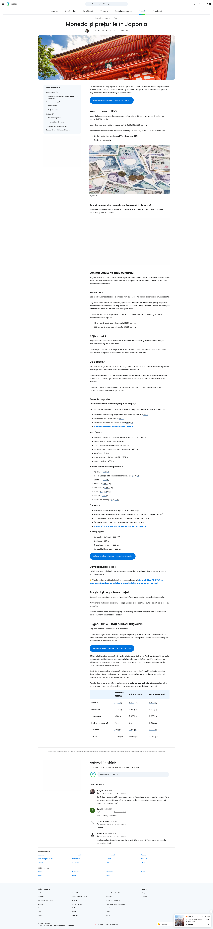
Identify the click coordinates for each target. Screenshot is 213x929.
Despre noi (145, 893)
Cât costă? (50, 114)
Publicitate (70, 925)
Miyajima (109, 872)
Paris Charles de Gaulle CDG (115, 904)
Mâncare (144, 859)
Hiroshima (75, 872)
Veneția (108, 908)
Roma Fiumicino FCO (79, 897)
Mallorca (75, 915)
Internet (143, 862)
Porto (107, 915)
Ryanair (40, 897)
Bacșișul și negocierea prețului (56, 126)
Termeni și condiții (46, 925)
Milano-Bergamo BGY (45, 900)
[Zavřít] (211, 911)
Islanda (40, 912)
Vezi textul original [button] (120, 793)
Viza (107, 862)
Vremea (104, 11)
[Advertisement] (62, 151)
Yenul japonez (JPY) (52, 92)
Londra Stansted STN (113, 893)
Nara (74, 876)
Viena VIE (75, 893)
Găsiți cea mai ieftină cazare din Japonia (113, 426)
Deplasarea (76, 859)
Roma (108, 912)
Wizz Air (40, 904)
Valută (142, 11)
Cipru (40, 915)
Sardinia (109, 897)
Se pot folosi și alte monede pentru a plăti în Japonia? (63, 97)
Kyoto (40, 876)
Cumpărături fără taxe (56, 122)
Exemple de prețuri (54, 118)
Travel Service (77, 904)
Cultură (40, 862)
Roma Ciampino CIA (113, 900)
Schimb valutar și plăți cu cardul (57, 102)
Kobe (108, 876)
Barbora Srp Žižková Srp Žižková (100, 31)
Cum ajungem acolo (123, 11)
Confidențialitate (59, 925)
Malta (74, 908)
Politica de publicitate (157, 751)
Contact (145, 897)
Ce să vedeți (70, 11)
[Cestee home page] (12, 4)
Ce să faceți (88, 11)
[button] (3, 4)
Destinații (98, 18)
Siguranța (75, 862)
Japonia (54, 11)
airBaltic (41, 893)
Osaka (143, 872)
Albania (75, 912)
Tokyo (40, 872)
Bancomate (52, 106)
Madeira (41, 908)
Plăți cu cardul (53, 110)
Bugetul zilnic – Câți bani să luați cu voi (59, 130)
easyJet (75, 900)
